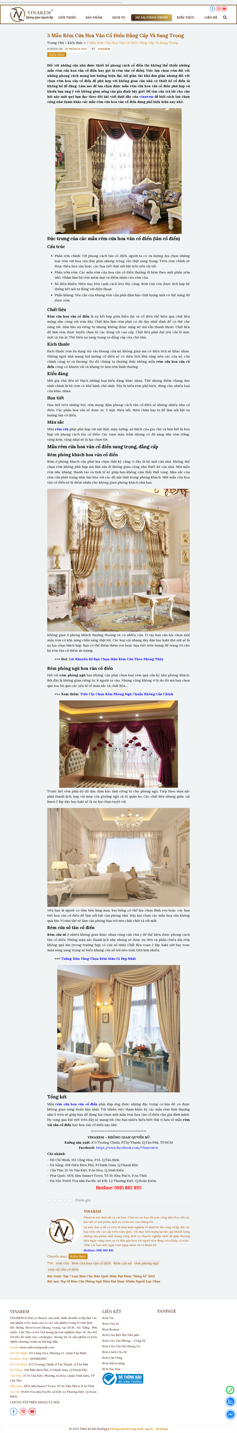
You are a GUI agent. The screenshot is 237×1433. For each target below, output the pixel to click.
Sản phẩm (94, 17)
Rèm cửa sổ (123, 1263)
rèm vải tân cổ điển (63, 1269)
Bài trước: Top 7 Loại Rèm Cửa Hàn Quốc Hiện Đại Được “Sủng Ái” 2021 (101, 1276)
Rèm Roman (110, 1329)
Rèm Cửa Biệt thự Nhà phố (120, 1335)
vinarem (146, 96)
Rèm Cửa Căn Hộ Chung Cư (121, 1346)
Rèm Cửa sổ (110, 1323)
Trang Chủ (55, 43)
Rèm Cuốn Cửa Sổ (114, 1352)
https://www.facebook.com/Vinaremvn (127, 1147)
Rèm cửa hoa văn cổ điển (91, 1263)
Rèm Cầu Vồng (112, 1357)
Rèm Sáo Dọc (111, 1369)
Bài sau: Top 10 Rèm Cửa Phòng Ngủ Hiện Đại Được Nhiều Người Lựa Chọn (103, 1281)
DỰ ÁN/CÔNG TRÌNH (151, 17)
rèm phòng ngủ (146, 1263)
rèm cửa (62, 1263)
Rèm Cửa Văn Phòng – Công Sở (123, 1340)
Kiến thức (75, 43)
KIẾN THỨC (185, 17)
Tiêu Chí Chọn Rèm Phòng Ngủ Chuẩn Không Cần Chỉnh (127, 694)
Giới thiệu (67, 17)
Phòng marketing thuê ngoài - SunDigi (139, 1429)
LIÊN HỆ (210, 17)
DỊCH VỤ (118, 17)
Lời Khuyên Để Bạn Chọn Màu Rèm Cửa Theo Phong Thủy (116, 659)
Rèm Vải (107, 1318)
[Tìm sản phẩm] (224, 17)
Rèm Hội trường (113, 1363)
